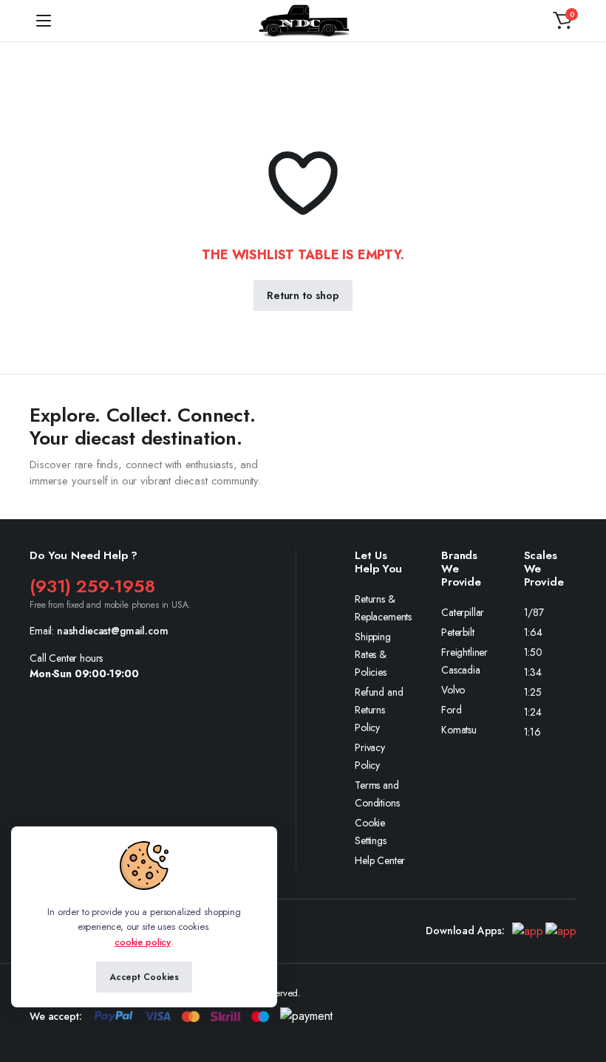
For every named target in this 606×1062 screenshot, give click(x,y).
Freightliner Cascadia (464, 661)
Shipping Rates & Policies (373, 654)
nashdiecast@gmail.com (112, 630)
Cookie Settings (371, 831)
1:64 (533, 632)
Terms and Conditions (377, 794)
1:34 (533, 672)
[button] (562, 21)
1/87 (534, 612)
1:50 (533, 652)
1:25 (533, 692)
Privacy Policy (370, 756)
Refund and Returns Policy (379, 710)
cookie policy (143, 942)
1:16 (532, 731)
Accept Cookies (144, 977)
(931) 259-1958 (92, 586)
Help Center (380, 860)
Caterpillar (462, 612)
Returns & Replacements (383, 608)
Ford (451, 709)
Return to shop (303, 295)
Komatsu (459, 729)
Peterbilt (457, 632)
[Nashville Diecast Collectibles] (303, 20)
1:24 (533, 712)
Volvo (453, 689)
